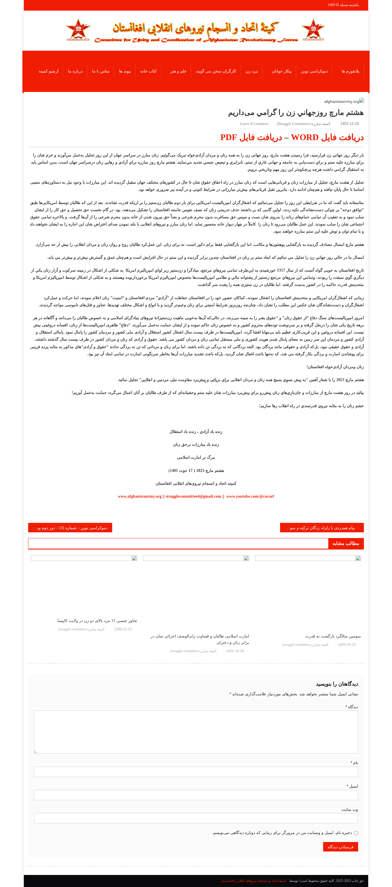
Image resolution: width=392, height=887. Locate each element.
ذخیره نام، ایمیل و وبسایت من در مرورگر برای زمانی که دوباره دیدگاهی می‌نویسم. (282, 832)
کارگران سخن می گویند (216, 71)
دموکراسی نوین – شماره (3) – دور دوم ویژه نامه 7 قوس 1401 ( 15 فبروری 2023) (68, 528)
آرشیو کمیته (49, 71)
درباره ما (75, 71)
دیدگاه (352, 707)
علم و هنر (178, 71)
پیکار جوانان (282, 71)
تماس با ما (101, 71)
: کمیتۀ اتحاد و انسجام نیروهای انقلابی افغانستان (254, 881)
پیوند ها (125, 71)
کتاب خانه (148, 71)
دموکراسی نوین (314, 71)
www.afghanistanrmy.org (140, 496)
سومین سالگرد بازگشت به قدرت (333, 636)
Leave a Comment (254, 123)
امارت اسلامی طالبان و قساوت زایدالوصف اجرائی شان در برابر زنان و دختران (200, 639)
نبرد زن (252, 71)
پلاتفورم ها (350, 71)
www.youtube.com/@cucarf (250, 496)
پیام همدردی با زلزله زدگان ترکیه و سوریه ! (318, 528)
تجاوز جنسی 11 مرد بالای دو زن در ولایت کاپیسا (97, 621)
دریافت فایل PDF (251, 137)
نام (354, 762)
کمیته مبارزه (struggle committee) (303, 123)
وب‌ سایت (349, 809)
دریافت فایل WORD (327, 137)
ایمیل (352, 786)
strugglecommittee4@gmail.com (193, 496)
